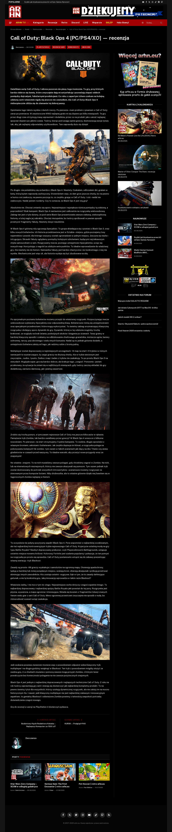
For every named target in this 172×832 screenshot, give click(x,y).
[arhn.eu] (17, 11)
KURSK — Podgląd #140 (75, 724)
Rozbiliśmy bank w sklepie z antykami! (133, 208)
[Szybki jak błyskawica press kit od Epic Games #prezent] (125, 240)
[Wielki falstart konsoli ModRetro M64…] (125, 253)
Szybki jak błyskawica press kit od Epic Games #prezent (47, 2)
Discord (75, 22)
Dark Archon (20, 790)
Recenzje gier (59, 47)
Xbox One (86, 47)
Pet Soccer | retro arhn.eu (92, 784)
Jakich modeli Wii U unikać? (130, 317)
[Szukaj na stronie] (161, 22)
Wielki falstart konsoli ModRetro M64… (143, 251)
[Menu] (10, 23)
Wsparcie (97, 22)
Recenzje (52, 22)
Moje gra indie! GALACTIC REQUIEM (133, 301)
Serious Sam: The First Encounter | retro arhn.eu (57, 785)
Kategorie (38, 22)
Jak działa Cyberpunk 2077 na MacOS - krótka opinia (138, 309)
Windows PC (73, 47)
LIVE (85, 22)
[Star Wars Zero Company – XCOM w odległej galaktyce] (25, 772)
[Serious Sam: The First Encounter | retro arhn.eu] (60, 772)
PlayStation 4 (43, 47)
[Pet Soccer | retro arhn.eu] (94, 772)
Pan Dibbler (88, 787)
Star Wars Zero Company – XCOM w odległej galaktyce (24, 785)
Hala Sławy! (123, 22)
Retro (64, 22)
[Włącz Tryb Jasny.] (142, 23)
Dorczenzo (20, 47)
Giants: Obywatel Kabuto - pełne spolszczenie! (138, 324)
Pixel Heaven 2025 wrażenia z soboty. (134, 331)
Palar (52, 790)
